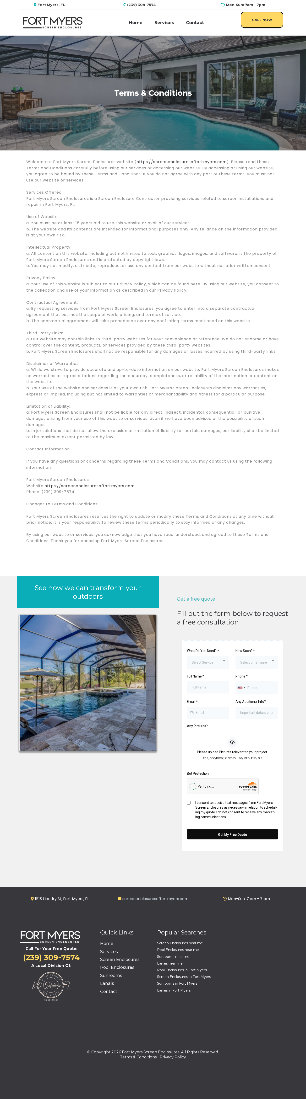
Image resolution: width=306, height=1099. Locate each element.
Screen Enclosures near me (180, 943)
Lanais (107, 983)
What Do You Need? (203, 651)
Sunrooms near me (173, 957)
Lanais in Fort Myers (174, 990)
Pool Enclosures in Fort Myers (182, 970)
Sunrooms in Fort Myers (177, 983)
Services (164, 22)
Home (135, 22)
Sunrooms (111, 975)
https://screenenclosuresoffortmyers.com (182, 162)
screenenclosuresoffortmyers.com (155, 899)
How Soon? (245, 651)
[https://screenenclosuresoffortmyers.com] (52, 22)
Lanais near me (170, 963)
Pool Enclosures (117, 967)
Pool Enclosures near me (178, 950)
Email (192, 702)
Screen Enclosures (120, 959)
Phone (241, 676)
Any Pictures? (197, 726)
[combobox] (208, 662)
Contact (195, 22)
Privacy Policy (173, 1057)
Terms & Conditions (138, 1057)
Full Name (195, 676)
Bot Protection (198, 773)
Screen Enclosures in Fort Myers (184, 977)
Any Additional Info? (250, 702)
